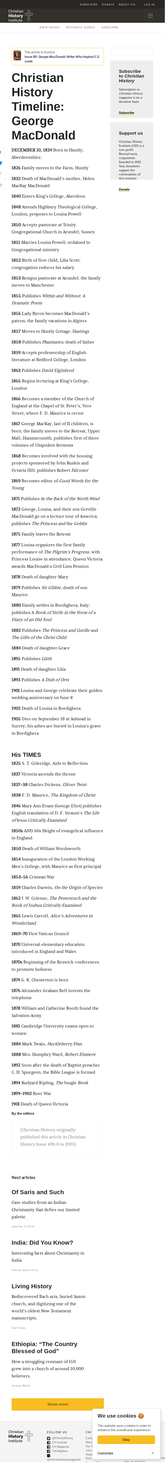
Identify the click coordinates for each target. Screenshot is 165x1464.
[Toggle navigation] (150, 15)
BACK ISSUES (50, 27)
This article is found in (62, 56)
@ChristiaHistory (62, 1438)
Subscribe (89, 4)
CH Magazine (60, 1447)
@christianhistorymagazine (64, 1459)
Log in (149, 4)
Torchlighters (59, 1451)
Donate (108, 4)
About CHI (127, 4)
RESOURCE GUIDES (80, 27)
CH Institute (59, 1442)
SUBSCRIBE (110, 27)
